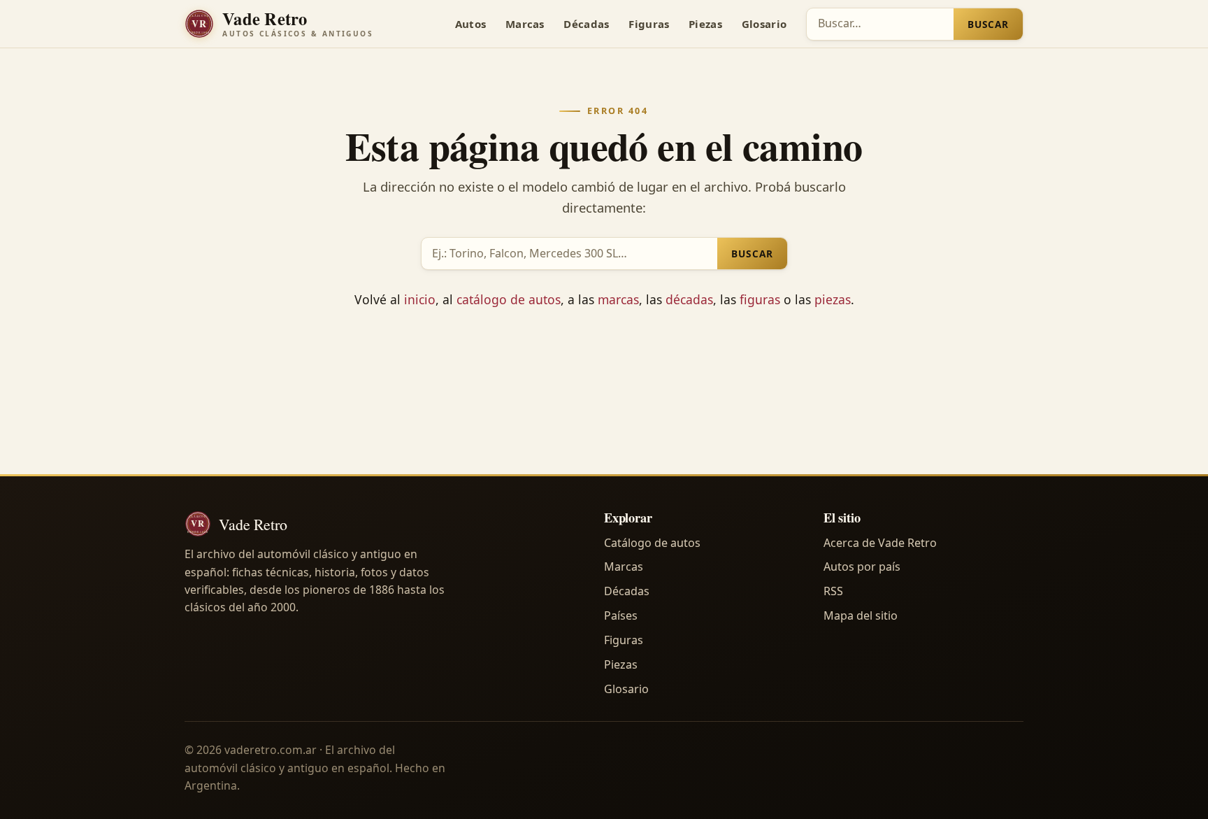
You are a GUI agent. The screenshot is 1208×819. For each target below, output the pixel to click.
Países (621, 615)
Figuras (648, 24)
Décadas (586, 24)
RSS (833, 591)
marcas (618, 299)
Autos (471, 24)
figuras (760, 299)
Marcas (525, 24)
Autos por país (862, 566)
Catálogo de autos (652, 542)
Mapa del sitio (861, 615)
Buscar (988, 24)
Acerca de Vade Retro (880, 542)
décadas (689, 299)
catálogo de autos (508, 299)
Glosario (764, 24)
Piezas (705, 24)
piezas (832, 299)
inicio (420, 299)
